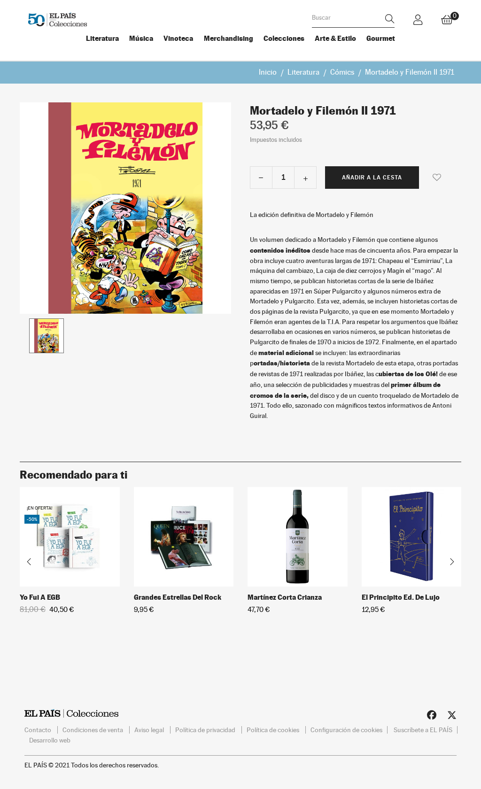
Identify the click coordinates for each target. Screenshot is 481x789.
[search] (390, 18)
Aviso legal (149, 730)
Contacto (38, 730)
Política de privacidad (206, 730)
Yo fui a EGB (40, 597)
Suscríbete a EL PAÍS (423, 730)
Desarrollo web (49, 740)
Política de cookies (274, 730)
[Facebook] (432, 717)
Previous (29, 561)
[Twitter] (452, 717)
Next (451, 561)
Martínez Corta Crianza (285, 597)
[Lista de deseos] (436, 177)
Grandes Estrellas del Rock (177, 597)
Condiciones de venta (93, 730)
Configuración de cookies (346, 730)
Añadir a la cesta (372, 177)
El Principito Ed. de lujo (401, 597)
